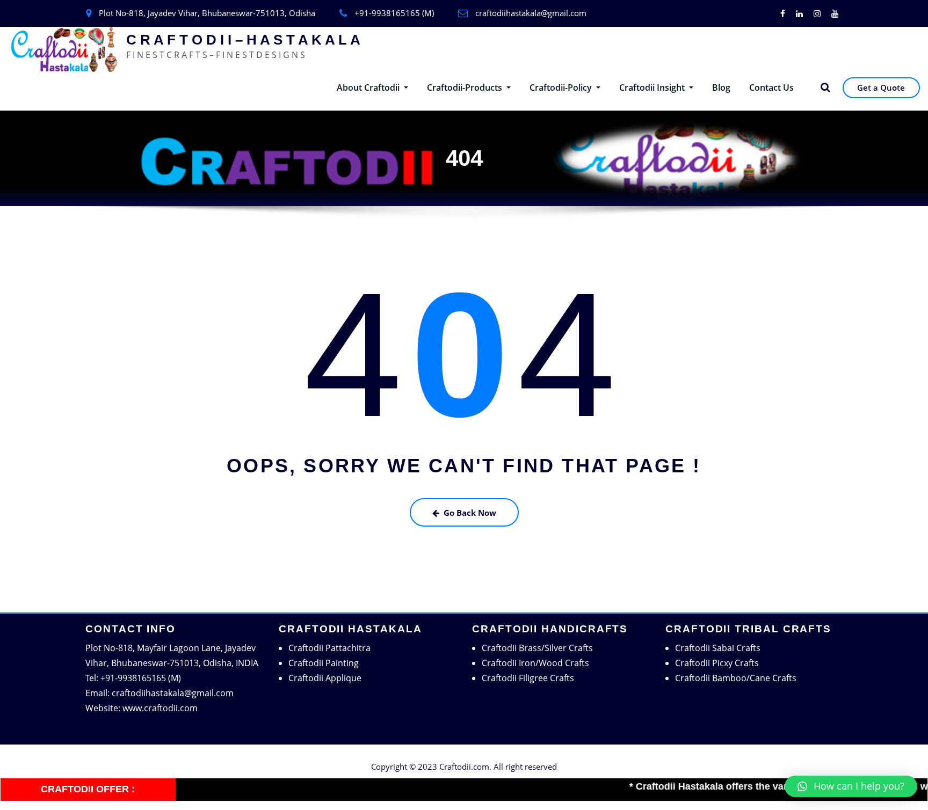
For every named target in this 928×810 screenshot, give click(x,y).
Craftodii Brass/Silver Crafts (537, 648)
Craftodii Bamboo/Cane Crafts (735, 678)
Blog (721, 87)
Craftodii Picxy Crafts (717, 663)
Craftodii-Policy (562, 87)
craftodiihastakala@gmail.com (530, 13)
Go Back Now (470, 512)
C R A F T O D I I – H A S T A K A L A (243, 39)
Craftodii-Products (465, 87)
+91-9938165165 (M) (394, 13)
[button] (851, 786)
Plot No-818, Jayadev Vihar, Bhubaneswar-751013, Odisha (207, 13)
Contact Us (771, 87)
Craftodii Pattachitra (329, 648)
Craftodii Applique (324, 678)
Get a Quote (881, 87)
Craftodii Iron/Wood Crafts (535, 663)
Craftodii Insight (653, 87)
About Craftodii (369, 87)
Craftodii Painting (323, 663)
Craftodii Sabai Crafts (717, 648)
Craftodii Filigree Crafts (528, 678)
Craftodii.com (464, 766)
